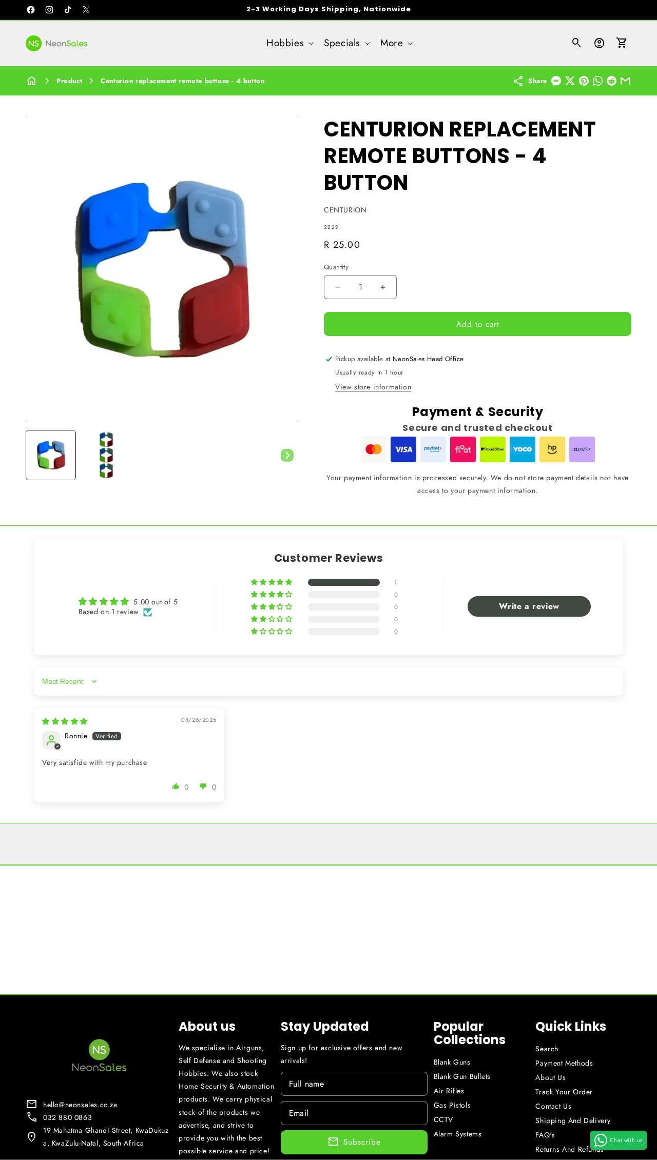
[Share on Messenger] (556, 81)
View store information (373, 387)
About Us (550, 1077)
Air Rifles (449, 1091)
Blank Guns (452, 1062)
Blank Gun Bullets (462, 1076)
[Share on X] (570, 81)
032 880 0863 (67, 1117)
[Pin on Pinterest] (584, 81)
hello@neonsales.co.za (80, 1104)
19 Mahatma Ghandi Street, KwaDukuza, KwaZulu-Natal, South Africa (105, 1136)
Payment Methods (564, 1063)
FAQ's (545, 1135)
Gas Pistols (452, 1105)
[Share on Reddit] (611, 81)
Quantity (336, 267)
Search (546, 1049)
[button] (289, 43)
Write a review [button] (529, 606)
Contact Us (553, 1106)
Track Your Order (564, 1092)
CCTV (443, 1119)
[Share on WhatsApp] (598, 81)
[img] (65, 721)
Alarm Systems (458, 1134)
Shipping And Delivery (573, 1120)
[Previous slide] (37, 455)
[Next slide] (287, 455)
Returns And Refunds (569, 1149)
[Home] (32, 81)
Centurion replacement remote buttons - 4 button (182, 81)
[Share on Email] (625, 81)
